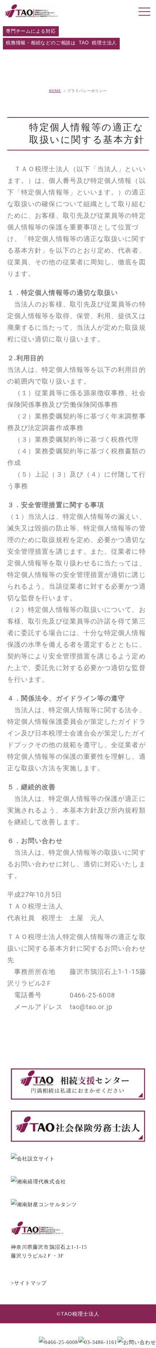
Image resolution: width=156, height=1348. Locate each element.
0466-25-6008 (92, 995)
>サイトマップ (29, 1283)
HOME (55, 91)
